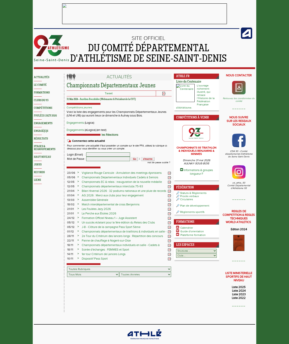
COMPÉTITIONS (43, 108)
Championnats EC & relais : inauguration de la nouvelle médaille (122, 182)
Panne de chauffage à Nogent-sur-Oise (106, 240)
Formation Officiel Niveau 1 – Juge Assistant (109, 218)
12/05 (71, 182)
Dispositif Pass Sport (95, 258)
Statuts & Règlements (193, 193)
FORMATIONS (42, 92)
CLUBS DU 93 (41, 100)
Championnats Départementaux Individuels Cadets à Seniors (120, 177)
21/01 (70, 209)
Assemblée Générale (95, 200)
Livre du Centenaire (188, 82)
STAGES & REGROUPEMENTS (44, 148)
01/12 (70, 231)
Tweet (109, 93)
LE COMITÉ (40, 85)
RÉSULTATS (41, 138)
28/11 (70, 236)
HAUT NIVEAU (42, 157)
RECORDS (39, 172)
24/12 (71, 218)
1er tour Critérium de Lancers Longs (104, 254)
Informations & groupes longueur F (198, 172)
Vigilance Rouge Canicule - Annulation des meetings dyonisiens (122, 173)
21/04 (71, 191)
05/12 (71, 222)
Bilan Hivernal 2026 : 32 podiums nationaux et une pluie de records (124, 191)
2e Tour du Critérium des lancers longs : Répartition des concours (122, 236)
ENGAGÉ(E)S (41, 131)
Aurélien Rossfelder (90, 99)
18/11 (70, 245)
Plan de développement (194, 205)
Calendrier (186, 227)
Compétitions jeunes (79, 107)
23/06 (71, 173)
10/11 (70, 258)
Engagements (75, 123)
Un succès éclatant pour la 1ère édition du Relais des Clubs (118, 222)
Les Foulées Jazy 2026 (96, 209)
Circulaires (186, 199)
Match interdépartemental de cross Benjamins (111, 204)
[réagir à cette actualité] (169, 173)
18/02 (71, 204)
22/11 (70, 240)
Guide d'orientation (192, 231)
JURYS (38, 164)
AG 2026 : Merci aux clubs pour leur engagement (113, 195)
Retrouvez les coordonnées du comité (239, 99)
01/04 (71, 195)
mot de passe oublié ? (158, 162)
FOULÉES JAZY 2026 (45, 115)
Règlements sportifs (192, 212)
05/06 (71, 177)
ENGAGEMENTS (43, 123)
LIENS (37, 180)
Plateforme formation (193, 235)
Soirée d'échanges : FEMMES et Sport (105, 249)
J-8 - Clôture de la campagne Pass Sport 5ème (111, 227)
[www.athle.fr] (246, 38)
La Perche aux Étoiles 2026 (99, 213)
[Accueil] (51, 60)
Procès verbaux (189, 196)
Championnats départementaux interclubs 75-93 (112, 186)
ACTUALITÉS (41, 77)
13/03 (71, 200)
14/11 (70, 254)
